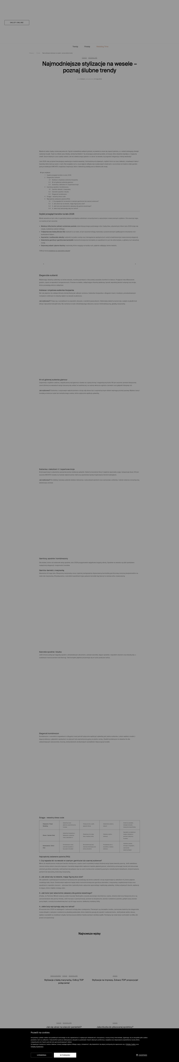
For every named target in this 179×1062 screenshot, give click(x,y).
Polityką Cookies (131, 1044)
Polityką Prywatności (37, 1046)
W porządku (65, 1055)
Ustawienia (41, 1055)
